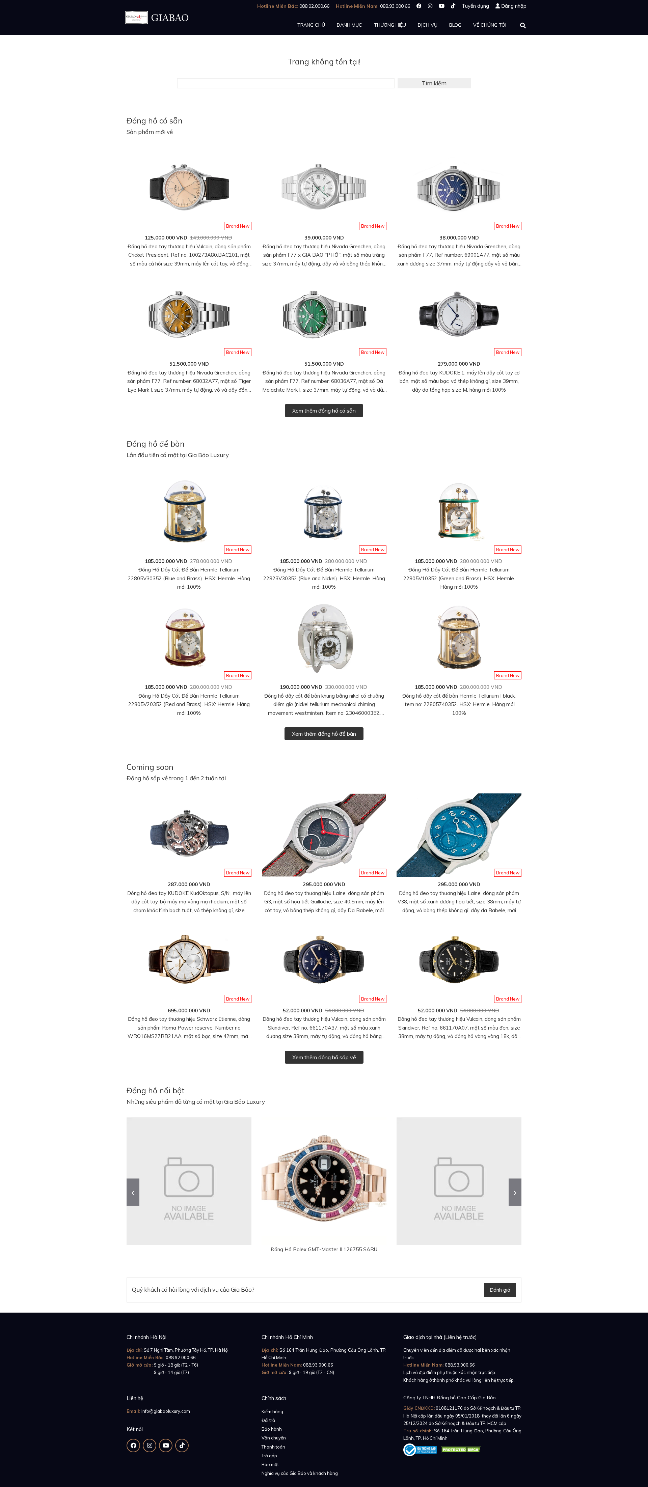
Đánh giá (500, 1290)
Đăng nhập (513, 6)
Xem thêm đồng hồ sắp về (324, 1057)
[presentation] (133, 1192)
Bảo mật (270, 1464)
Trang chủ (311, 25)
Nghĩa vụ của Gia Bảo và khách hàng (300, 1473)
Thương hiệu (390, 25)
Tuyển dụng (475, 6)
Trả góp (269, 1455)
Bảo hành (272, 1429)
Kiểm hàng (272, 1411)
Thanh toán (273, 1447)
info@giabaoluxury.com (165, 1411)
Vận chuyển (274, 1437)
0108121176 (449, 1408)
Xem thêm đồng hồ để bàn (324, 733)
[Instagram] (430, 6)
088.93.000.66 (318, 1365)
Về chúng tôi (489, 25)
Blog (455, 25)
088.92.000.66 (181, 1357)
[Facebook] (419, 6)
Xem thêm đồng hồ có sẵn (324, 410)
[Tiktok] (453, 6)
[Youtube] (441, 6)
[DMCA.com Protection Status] (461, 1448)
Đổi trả (268, 1420)
